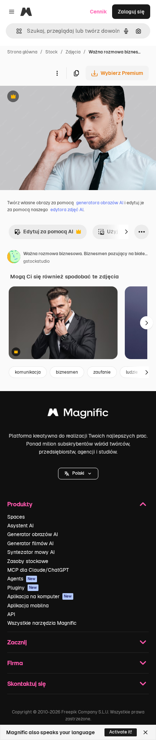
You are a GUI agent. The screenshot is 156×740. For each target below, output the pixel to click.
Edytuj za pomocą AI (43, 233)
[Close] (145, 732)
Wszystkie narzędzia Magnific (42, 623)
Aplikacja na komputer (39, 596)
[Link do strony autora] (13, 257)
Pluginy (22, 587)
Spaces (16, 517)
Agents (21, 578)
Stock (51, 52)
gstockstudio (36, 261)
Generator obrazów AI (32, 534)
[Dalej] (126, 232)
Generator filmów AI (30, 543)
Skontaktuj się (26, 683)
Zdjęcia (73, 52)
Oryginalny (50, 97)
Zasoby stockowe (27, 561)
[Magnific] (78, 414)
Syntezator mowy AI (31, 552)
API (11, 614)
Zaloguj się (131, 11)
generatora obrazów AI (99, 203)
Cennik (98, 11)
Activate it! (120, 732)
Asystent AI (20, 525)
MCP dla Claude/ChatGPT (38, 570)
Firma (15, 663)
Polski (78, 473)
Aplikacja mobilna (28, 605)
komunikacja (28, 372)
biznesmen (67, 372)
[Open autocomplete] (16, 31)
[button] (78, 473)
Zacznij (17, 642)
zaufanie (102, 372)
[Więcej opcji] (57, 73)
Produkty (19, 504)
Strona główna (22, 52)
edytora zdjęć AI (66, 210)
